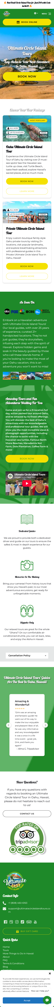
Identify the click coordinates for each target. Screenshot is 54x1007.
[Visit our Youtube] (35, 922)
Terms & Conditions (13, 963)
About (6, 957)
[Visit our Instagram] (17, 922)
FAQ (5, 960)
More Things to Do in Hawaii (18, 953)
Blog (5, 966)
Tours (6, 950)
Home (6, 947)
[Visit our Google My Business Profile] (11, 922)
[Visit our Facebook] (5, 922)
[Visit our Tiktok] (22, 922)
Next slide (45, 725)
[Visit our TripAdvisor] (29, 922)
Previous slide (8, 725)
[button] (49, 973)
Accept (27, 1000)
